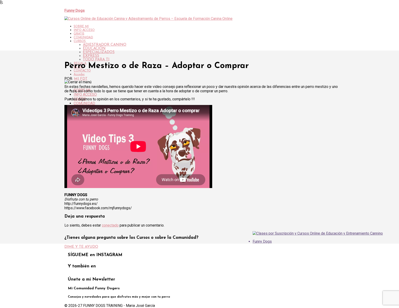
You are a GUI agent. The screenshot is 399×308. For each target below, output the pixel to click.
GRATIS (79, 33)
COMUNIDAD (83, 37)
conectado (110, 225)
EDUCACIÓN (94, 48)
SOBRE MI (81, 26)
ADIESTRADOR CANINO (104, 45)
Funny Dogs (262, 241)
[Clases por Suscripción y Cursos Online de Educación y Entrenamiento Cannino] (318, 233)
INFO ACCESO (84, 30)
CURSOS (80, 41)
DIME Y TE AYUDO (81, 247)
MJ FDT (81, 79)
